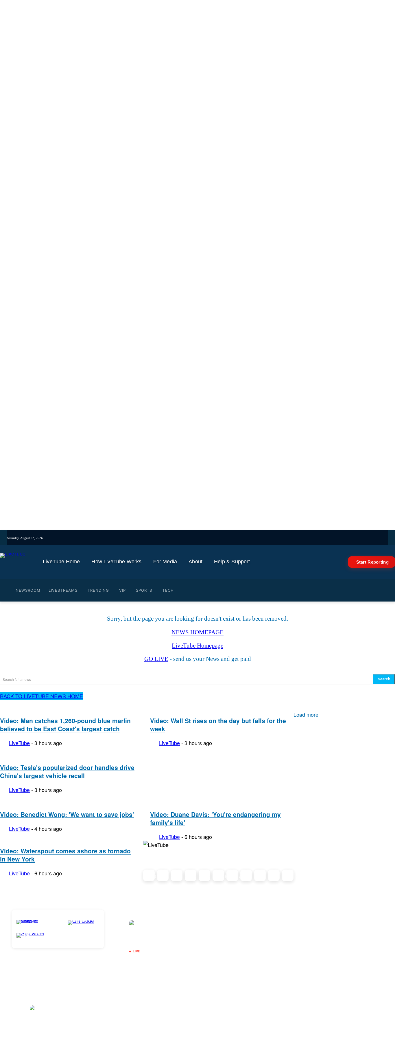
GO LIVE (156, 658)
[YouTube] (224, 537)
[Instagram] (192, 537)
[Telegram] (240, 537)
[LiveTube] (12, 561)
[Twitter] (216, 537)
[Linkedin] (232, 537)
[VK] (248, 537)
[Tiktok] (200, 537)
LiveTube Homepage (197, 645)
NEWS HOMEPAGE (197, 632)
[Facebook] (207, 537)
